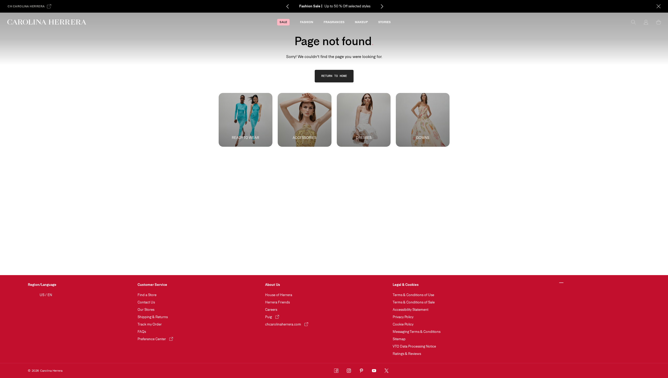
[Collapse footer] (561, 283)
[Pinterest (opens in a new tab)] (361, 371)
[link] (334, 76)
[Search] (633, 22)
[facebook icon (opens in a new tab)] (336, 371)
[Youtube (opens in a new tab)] (374, 371)
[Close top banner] (658, 6)
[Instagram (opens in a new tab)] (349, 371)
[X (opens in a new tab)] (387, 371)
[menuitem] (283, 22)
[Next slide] (382, 6)
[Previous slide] (287, 6)
